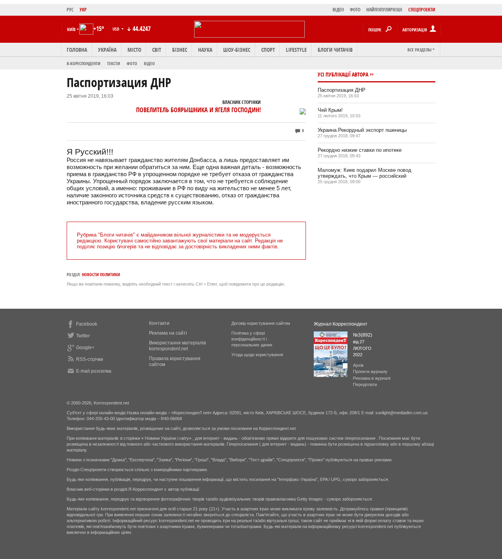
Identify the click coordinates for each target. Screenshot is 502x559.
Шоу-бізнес (236, 49)
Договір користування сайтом (260, 323)
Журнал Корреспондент (340, 324)
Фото (132, 63)
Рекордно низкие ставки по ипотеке (360, 150)
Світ (156, 49)
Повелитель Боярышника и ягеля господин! (198, 110)
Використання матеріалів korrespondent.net (177, 345)
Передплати (365, 384)
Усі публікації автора (343, 74)
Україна (107, 49)
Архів (358, 365)
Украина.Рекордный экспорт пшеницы (362, 130)
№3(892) (362, 335)
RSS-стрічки (89, 359)
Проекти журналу (370, 371)
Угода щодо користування (257, 354)
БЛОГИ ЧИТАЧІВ (335, 49)
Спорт (268, 49)
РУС (70, 9)
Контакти (159, 323)
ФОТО (355, 9)
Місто (134, 49)
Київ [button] (71, 29)
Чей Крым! (330, 110)
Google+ (85, 347)
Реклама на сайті (168, 333)
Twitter (83, 336)
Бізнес (179, 49)
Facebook (86, 324)
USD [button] (116, 29)
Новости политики (101, 274)
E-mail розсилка (93, 371)
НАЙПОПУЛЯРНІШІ (384, 9)
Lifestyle (296, 49)
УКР (83, 9)
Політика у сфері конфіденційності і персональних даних (252, 339)
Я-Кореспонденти (83, 63)
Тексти (113, 63)
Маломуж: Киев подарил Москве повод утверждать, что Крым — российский (364, 173)
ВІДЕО (338, 9)
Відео (149, 63)
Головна (77, 49)
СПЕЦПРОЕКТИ (421, 9)
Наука (205, 49)
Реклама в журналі (371, 378)
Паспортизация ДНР (342, 90)
